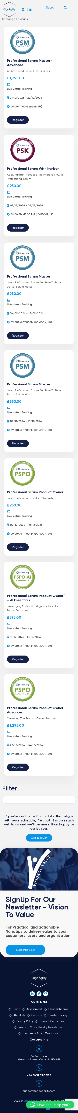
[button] (50, 1104)
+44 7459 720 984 (39, 1075)
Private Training (57, 1015)
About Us (19, 1015)
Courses (36, 1015)
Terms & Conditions (52, 1021)
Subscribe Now (25, 950)
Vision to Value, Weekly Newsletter (40, 1027)
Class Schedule (58, 1009)
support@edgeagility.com (39, 1091)
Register (18, 120)
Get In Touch (39, 838)
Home (16, 1009)
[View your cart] (31, 9)
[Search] (65, 6)
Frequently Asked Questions (40, 1033)
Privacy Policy (24, 1021)
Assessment (34, 1009)
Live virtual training (19, 89)
